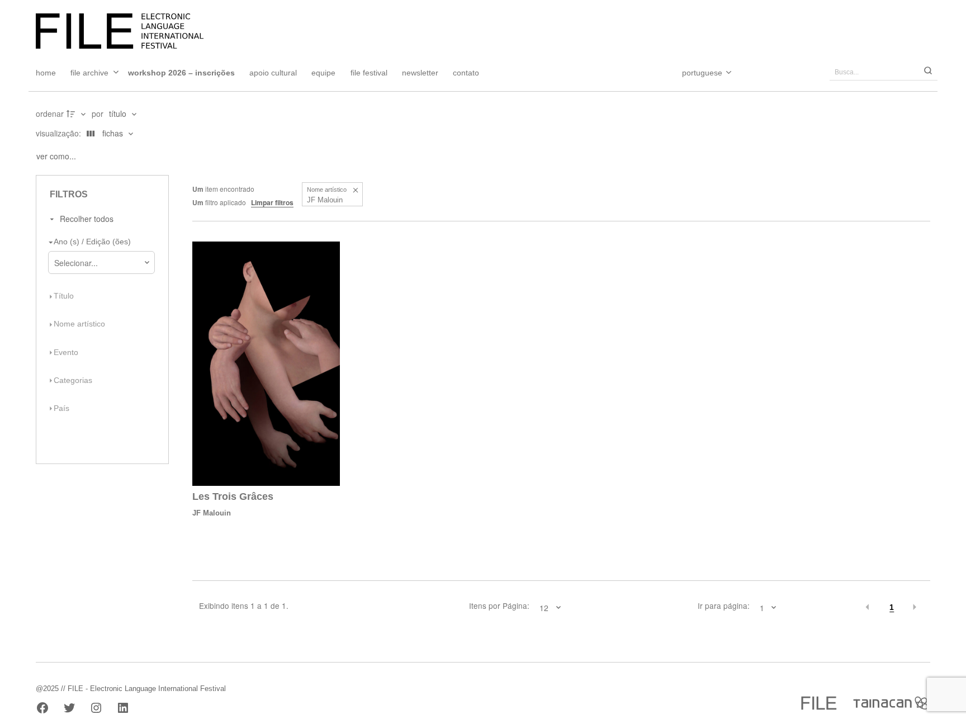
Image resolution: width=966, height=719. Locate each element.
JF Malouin (211, 513)
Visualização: (59, 133)
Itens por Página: (499, 606)
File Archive (89, 72)
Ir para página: (724, 606)
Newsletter (420, 72)
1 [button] (891, 607)
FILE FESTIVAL (369, 72)
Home (46, 72)
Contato (466, 72)
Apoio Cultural (273, 72)
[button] (355, 190)
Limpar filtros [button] (272, 202)
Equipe (323, 72)
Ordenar (50, 113)
